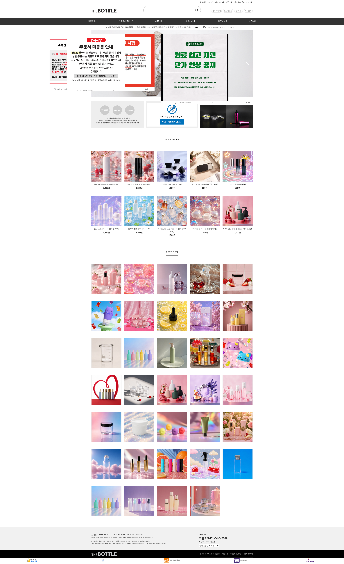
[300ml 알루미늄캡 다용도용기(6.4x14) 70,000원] (106, 450)
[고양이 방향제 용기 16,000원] (237, 339)
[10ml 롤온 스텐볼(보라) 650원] (106, 376)
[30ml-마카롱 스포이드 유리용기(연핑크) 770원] (139, 339)
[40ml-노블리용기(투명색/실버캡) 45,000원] (237, 450)
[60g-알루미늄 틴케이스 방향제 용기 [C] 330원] (205, 487)
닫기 (213, 102)
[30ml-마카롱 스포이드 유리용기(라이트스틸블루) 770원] (106, 487)
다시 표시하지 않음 (62, 89)
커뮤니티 (252, 21)
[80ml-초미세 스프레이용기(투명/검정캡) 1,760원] (205, 450)
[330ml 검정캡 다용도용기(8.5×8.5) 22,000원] (237, 265)
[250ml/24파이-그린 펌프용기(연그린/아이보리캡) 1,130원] (172, 339)
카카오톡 (248, 11)
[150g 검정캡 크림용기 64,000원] (106, 413)
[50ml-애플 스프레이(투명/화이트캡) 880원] (205, 302)
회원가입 (203, 2)
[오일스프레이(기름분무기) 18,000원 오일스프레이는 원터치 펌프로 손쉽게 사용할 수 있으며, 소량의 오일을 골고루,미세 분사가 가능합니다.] (205, 339)
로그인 (211, 2)
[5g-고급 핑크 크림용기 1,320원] (139, 302)
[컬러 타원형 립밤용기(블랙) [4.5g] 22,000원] (172, 450)
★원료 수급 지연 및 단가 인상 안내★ (220, 27)
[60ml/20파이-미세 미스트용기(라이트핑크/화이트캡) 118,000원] (237, 376)
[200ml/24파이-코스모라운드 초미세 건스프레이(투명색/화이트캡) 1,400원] (205, 265)
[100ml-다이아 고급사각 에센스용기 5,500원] (139, 450)
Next (247, 64)
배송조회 (249, 2)
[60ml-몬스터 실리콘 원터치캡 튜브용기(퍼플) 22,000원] (106, 302)
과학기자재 (190, 21)
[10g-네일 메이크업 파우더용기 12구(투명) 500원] (139, 376)
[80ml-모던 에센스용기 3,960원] (172, 487)
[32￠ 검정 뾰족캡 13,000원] (172, 302)
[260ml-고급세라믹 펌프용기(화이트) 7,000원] (172, 376)
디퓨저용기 (159, 21)
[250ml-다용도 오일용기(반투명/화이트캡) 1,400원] (172, 265)
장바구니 (239, 2)
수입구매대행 (221, 21)
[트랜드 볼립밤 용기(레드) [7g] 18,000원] (172, 413)
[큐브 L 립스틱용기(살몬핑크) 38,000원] (106, 265)
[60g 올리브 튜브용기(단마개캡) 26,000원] (205, 413)
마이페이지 (219, 2)
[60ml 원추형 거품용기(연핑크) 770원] (139, 487)
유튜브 (238, 11)
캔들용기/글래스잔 (126, 21)
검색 (197, 10)
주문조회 (228, 2)
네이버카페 (216, 11)
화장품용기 (92, 21)
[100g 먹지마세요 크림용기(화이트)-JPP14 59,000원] (139, 413)
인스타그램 (228, 11)
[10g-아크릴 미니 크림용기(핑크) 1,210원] (139, 265)
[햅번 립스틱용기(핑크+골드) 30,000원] (237, 413)
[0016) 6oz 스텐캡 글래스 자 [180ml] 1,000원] (205, 376)
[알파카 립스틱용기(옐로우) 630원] (237, 302)
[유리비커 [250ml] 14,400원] (106, 339)
